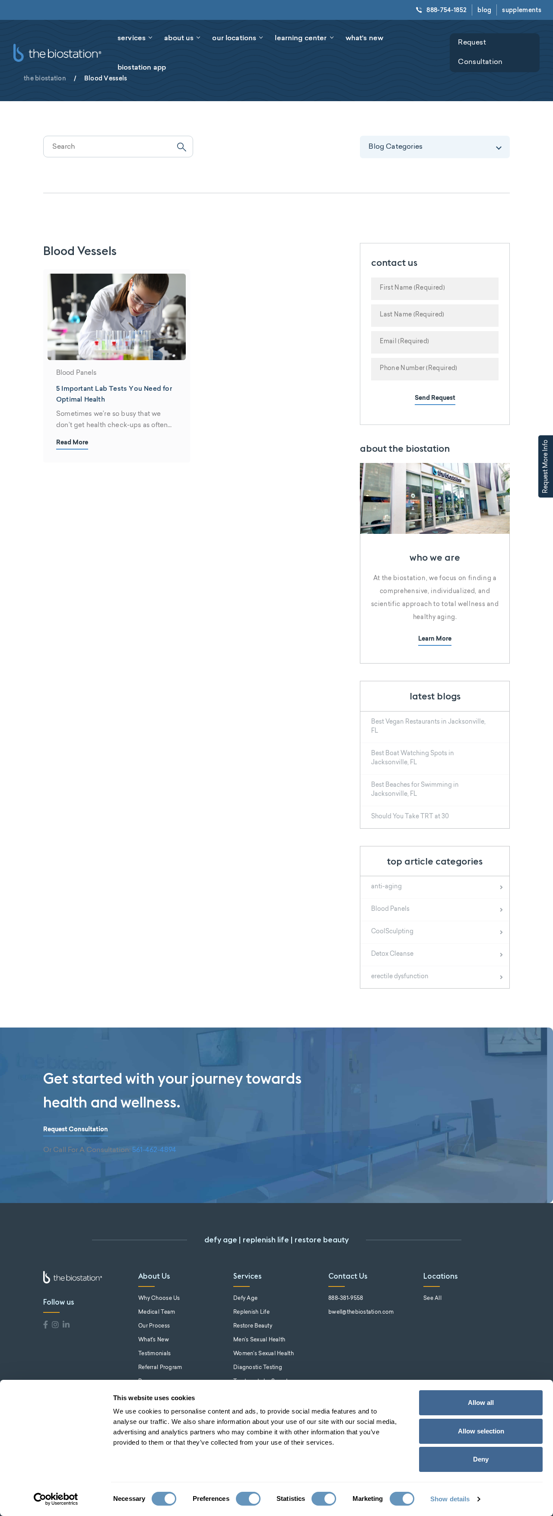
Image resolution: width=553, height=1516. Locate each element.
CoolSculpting (392, 932)
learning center (301, 37)
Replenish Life (251, 1312)
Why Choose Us (159, 1298)
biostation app (142, 67)
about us (179, 37)
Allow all (481, 1402)
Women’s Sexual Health (263, 1353)
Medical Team (156, 1312)
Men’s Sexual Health (259, 1340)
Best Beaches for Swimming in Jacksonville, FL (415, 790)
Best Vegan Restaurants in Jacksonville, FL (428, 726)
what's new (365, 37)
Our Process (154, 1326)
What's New (153, 1340)
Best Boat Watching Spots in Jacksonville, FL (412, 758)
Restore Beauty (252, 1326)
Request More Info (546, 466)
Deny (481, 1459)
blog (484, 10)
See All (432, 1298)
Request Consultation (480, 52)
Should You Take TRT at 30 (410, 817)
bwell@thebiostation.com (361, 1312)
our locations (234, 37)
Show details (450, 1499)
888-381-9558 (345, 1298)
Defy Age (245, 1298)
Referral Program (160, 1367)
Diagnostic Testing (257, 1367)
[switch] (248, 1499)
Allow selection (481, 1431)
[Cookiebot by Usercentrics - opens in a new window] (56, 1499)
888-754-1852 (446, 10)
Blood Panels (390, 909)
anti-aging (386, 887)
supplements (521, 10)
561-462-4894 (154, 1150)
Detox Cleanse (392, 954)
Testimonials (154, 1353)
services (132, 37)
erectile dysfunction (400, 977)
